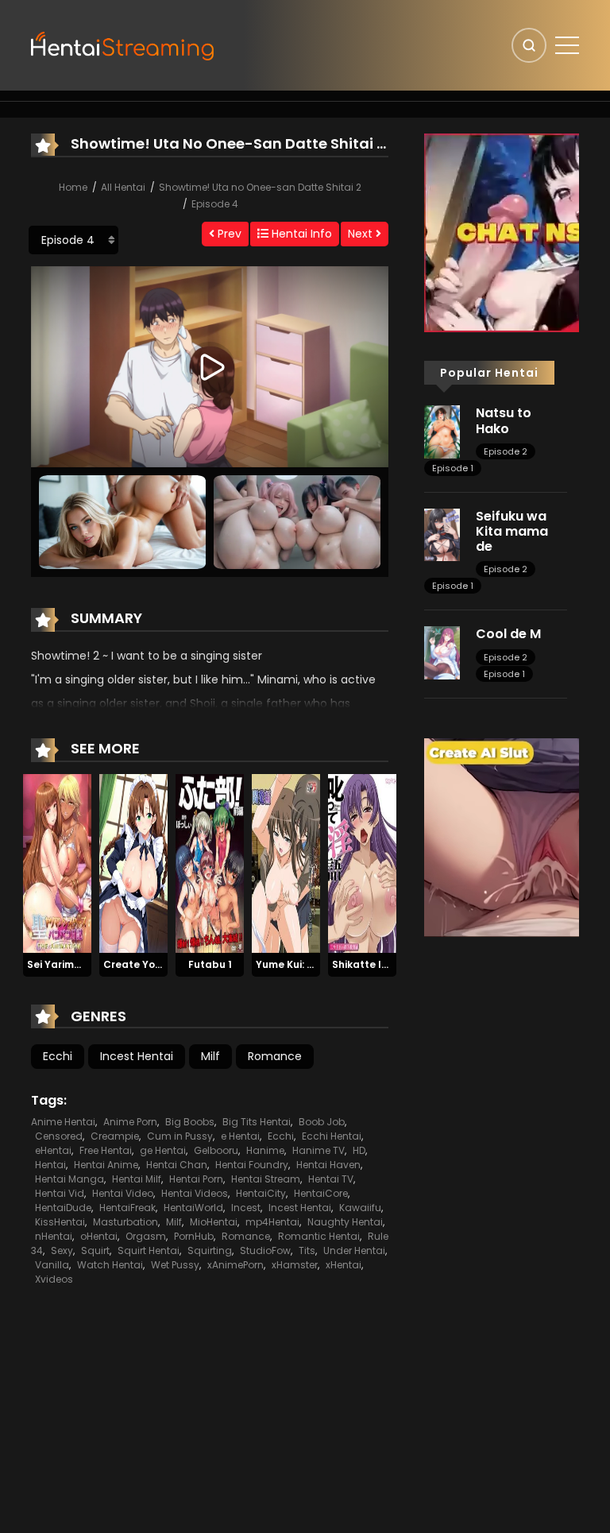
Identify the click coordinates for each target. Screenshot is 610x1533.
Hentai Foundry (251, 1164)
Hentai (50, 1164)
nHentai (53, 1236)
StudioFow (265, 1250)
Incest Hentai (136, 1056)
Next (362, 234)
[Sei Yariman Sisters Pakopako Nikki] (57, 862)
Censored (59, 1136)
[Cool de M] (442, 652)
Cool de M (508, 634)
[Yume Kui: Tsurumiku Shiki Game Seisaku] (286, 862)
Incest (246, 1207)
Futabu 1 (210, 964)
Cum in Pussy (180, 1136)
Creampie (115, 1136)
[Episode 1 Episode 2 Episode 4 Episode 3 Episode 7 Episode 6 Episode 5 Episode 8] (73, 240)
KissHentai (60, 1222)
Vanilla (52, 1265)
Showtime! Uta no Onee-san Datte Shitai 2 (260, 187)
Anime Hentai (63, 1121)
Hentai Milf (136, 1179)
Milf (210, 1056)
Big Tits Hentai (256, 1121)
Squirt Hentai (149, 1250)
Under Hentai (354, 1250)
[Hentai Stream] (123, 44)
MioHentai (213, 1222)
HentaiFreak (127, 1207)
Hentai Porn (196, 1179)
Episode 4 (214, 204)
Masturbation (125, 1222)
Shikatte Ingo (366, 964)
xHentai (343, 1265)
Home (73, 187)
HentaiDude (63, 1207)
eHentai (53, 1150)
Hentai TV (330, 1179)
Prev (227, 234)
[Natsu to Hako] (442, 431)
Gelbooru (216, 1150)
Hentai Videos (194, 1193)
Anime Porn (130, 1121)
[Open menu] (567, 45)
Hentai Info (300, 234)
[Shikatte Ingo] (362, 862)
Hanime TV (318, 1150)
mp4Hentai (272, 1222)
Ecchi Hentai (331, 1136)
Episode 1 (452, 468)
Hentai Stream (265, 1179)
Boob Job (322, 1121)
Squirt (95, 1250)
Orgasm (145, 1236)
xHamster (295, 1265)
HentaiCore (321, 1193)
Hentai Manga (69, 1179)
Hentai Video (122, 1193)
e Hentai (240, 1136)
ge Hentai (163, 1150)
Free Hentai (105, 1150)
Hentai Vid (59, 1193)
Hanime (265, 1150)
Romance (275, 1056)
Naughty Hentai (345, 1222)
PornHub (194, 1236)
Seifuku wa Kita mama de (512, 531)
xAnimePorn (235, 1265)
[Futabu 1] (210, 862)
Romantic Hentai (319, 1236)
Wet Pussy (175, 1265)
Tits (307, 1250)
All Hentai (123, 187)
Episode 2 (505, 451)
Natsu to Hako (503, 420)
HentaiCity (261, 1193)
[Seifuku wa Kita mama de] (442, 534)
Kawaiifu (360, 1207)
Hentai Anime (106, 1164)
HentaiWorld (193, 1207)
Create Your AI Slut (152, 964)
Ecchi (57, 1056)
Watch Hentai (110, 1265)
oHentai (99, 1236)
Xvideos (54, 1279)
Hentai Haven (328, 1164)
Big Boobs (189, 1121)
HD (359, 1150)
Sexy (62, 1250)
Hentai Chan (176, 1164)
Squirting (209, 1250)
